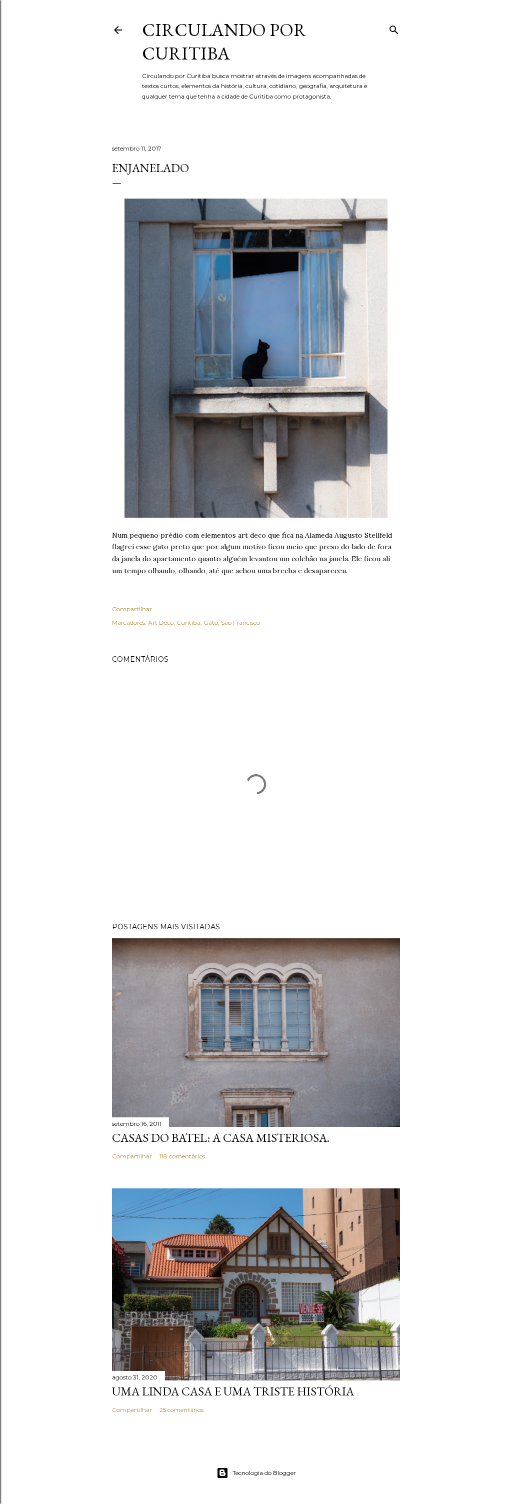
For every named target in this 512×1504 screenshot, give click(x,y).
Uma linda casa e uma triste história (233, 1391)
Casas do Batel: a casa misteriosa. (221, 1137)
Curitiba (188, 622)
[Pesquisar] (394, 28)
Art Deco (161, 622)
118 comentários (182, 1156)
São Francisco (240, 622)
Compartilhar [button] (132, 609)
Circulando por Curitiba (224, 41)
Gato (211, 622)
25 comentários (182, 1409)
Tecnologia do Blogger (264, 1472)
